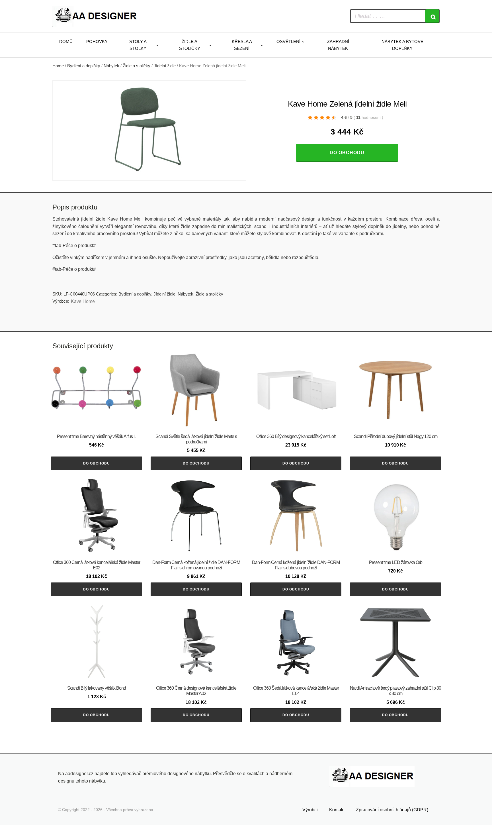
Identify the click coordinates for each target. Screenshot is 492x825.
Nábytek (111, 66)
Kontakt (337, 809)
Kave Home (83, 301)
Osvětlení (288, 41)
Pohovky (97, 41)
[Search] (432, 16)
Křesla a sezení (242, 45)
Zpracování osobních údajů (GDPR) (392, 809)
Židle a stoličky (189, 45)
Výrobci (310, 809)
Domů (66, 41)
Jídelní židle (165, 66)
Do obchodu (347, 152)
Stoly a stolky (138, 45)
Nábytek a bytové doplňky (402, 45)
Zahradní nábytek (338, 45)
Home (58, 66)
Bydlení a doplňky (83, 66)
